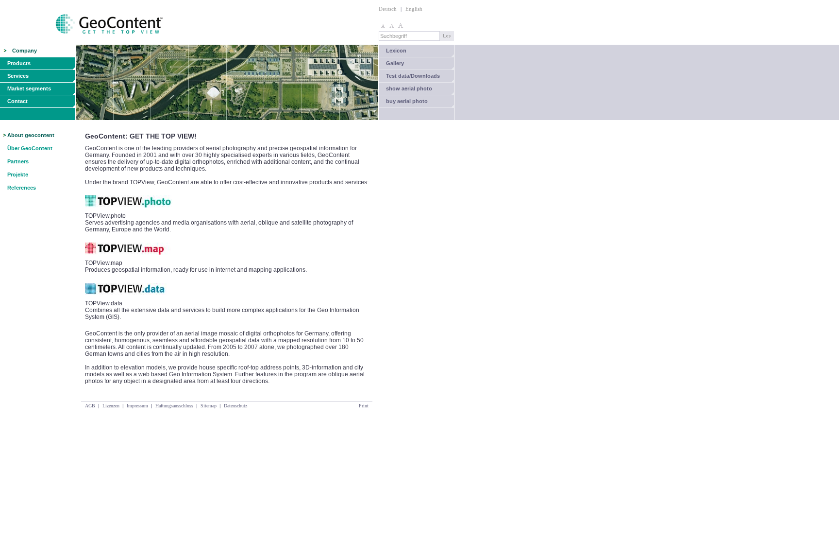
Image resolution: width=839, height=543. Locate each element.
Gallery (395, 63)
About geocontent (30, 135)
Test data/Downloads (413, 76)
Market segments (29, 88)
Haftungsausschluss (174, 405)
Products (19, 63)
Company (24, 50)
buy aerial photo (407, 101)
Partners (18, 161)
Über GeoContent (29, 148)
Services (18, 76)
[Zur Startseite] (82, 42)
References (21, 188)
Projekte (17, 174)
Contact (17, 101)
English (413, 9)
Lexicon (396, 50)
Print (364, 405)
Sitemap (209, 405)
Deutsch (388, 9)
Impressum (137, 405)
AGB (90, 405)
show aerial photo (409, 88)
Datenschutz (235, 405)
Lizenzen (110, 405)
